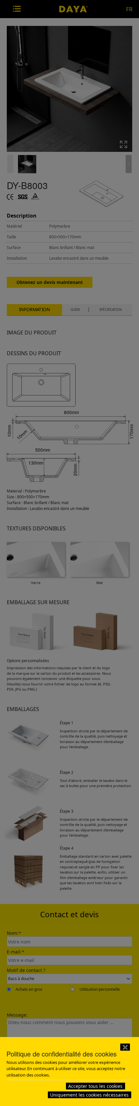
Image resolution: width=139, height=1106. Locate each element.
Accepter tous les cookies (95, 1086)
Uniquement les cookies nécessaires (89, 1095)
